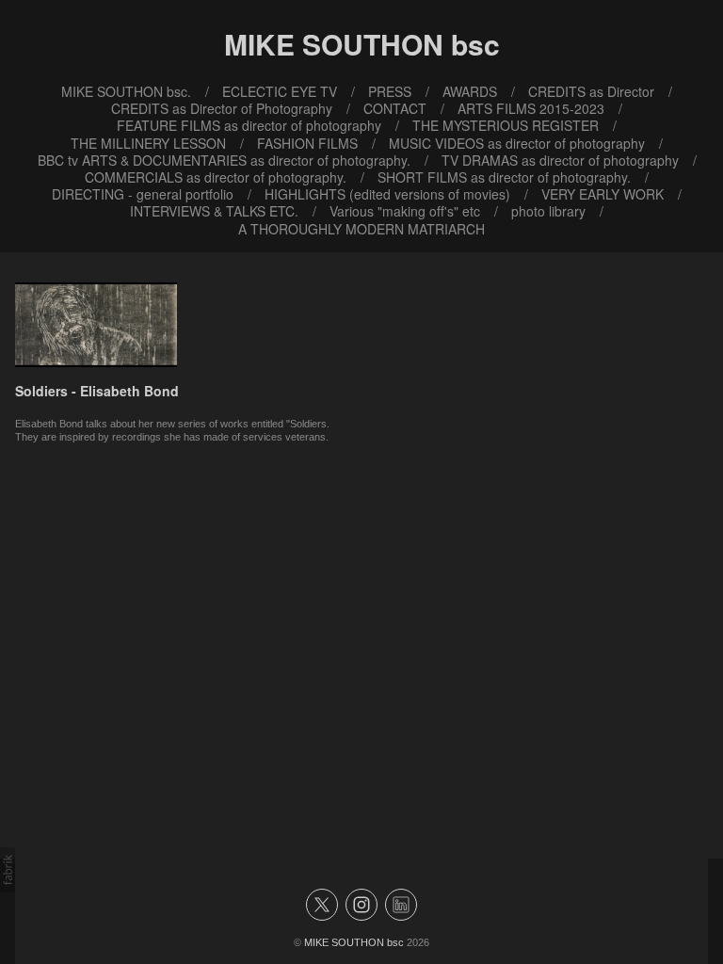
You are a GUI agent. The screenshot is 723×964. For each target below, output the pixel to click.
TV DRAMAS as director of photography (560, 160)
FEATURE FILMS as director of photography (249, 125)
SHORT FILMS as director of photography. (504, 177)
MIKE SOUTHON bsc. (126, 91)
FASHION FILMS (307, 143)
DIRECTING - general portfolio (142, 194)
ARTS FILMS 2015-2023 (531, 108)
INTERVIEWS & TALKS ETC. (214, 210)
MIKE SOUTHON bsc (354, 942)
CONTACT (394, 108)
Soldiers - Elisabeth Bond (97, 390)
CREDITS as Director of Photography (221, 108)
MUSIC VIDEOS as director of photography (517, 143)
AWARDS (469, 91)
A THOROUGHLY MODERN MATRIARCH (361, 228)
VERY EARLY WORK (602, 194)
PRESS (389, 91)
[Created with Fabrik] (7, 869)
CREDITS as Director (591, 91)
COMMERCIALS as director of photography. (215, 177)
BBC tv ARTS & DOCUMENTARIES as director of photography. (224, 160)
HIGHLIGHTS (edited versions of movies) (387, 194)
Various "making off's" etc (404, 210)
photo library (548, 210)
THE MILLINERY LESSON (148, 143)
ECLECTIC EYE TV (279, 91)
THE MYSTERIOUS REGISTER (505, 125)
